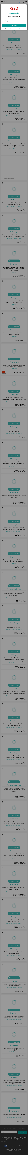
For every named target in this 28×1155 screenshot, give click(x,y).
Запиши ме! (14, 25)
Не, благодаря (22, 28)
